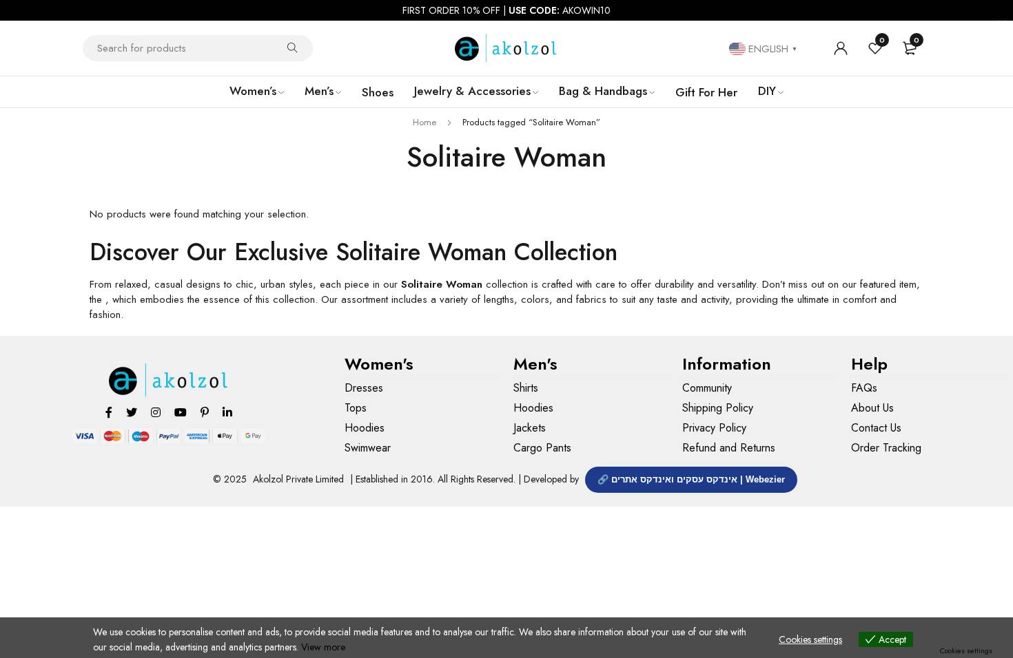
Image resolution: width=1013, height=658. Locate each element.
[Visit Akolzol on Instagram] (156, 412)
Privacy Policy (714, 428)
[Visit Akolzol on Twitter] (131, 412)
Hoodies (365, 428)
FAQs (864, 388)
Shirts (525, 388)
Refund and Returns (728, 448)
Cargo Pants (542, 448)
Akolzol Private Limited (298, 479)
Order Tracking (886, 448)
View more (323, 647)
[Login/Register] (841, 48)
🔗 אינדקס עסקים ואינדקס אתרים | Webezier (691, 479)
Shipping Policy (717, 408)
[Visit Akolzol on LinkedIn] (227, 412)
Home (424, 122)
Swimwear (368, 448)
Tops (356, 408)
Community (707, 388)
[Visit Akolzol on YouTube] (180, 412)
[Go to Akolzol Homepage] (169, 380)
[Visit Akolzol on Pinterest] (205, 412)
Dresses (364, 388)
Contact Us (876, 428)
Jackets (529, 428)
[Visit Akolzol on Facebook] (108, 412)
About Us (872, 408)
